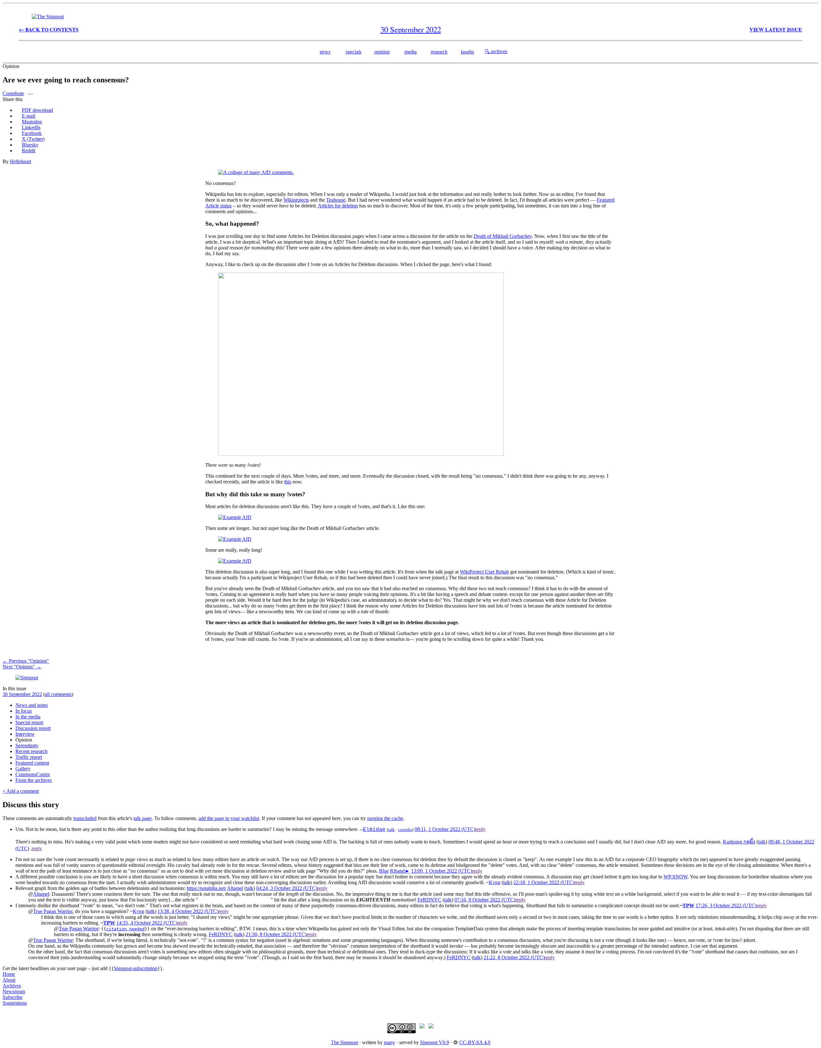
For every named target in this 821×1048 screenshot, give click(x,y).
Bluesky (30, 144)
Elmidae (374, 830)
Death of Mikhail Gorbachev (503, 236)
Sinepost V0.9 (434, 1042)
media (410, 51)
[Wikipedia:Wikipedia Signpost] (48, 16)
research (439, 51)
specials (353, 51)
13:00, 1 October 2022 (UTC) (441, 871)
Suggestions (15, 1003)
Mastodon (32, 121)
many (389, 1042)
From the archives (33, 780)
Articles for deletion (338, 205)
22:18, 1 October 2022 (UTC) (543, 882)
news (325, 51)
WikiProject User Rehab (484, 571)
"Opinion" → (22, 666)
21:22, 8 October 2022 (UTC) (514, 957)
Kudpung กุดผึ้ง (739, 841)
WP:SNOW (676, 876)
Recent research (31, 751)
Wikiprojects (296, 200)
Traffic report (28, 757)
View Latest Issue (775, 29)
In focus (23, 711)
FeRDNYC (429, 899)
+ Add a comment (21, 791)
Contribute (13, 93)
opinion (382, 51)
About (9, 980)
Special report (29, 722)
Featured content (32, 763)
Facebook (32, 133)
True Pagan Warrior (52, 911)
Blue (384, 871)
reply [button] (480, 829)
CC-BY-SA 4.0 (474, 1042)
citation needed (125, 928)
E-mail (28, 116)
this (287, 481)
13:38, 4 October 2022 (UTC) (187, 911)
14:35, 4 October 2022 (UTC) (146, 923)
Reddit (28, 150)
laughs (467, 51)
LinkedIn (31, 127)
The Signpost (344, 1042)
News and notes (31, 705)
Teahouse (335, 200)
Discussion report (33, 728)
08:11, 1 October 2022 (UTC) (445, 829)
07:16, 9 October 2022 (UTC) (484, 899)
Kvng (494, 882)
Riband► (400, 871)
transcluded (85, 818)
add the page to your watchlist (229, 818)
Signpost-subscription (135, 968)
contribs (405, 829)
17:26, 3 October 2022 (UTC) (726, 905)
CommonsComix (32, 774)
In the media (27, 716)
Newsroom (14, 991)
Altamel (235, 888)
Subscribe (12, 997)
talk (391, 829)
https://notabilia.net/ (206, 888)
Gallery (22, 768)
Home (9, 974)
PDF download (37, 110)
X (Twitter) (33, 139)
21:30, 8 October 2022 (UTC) (276, 934)
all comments (58, 694)
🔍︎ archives (496, 51)
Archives (12, 985)
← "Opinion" (26, 661)
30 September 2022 (22, 694)
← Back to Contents (49, 29)
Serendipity (26, 745)
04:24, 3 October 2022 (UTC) (286, 888)
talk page (142, 818)
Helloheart (20, 161)
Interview (25, 734)
